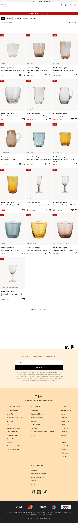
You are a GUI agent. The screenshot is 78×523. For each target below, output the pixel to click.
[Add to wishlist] (19, 75)
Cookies (9, 442)
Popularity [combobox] (71, 22)
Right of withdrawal (13, 449)
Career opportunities (37, 477)
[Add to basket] (23, 75)
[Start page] (5, 5)
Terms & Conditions (13, 435)
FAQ (8, 424)
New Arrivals (64, 428)
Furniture (34, 428)
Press (33, 484)
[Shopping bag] (70, 5)
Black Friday (64, 449)
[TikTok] (45, 492)
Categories (17, 18)
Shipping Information (13, 428)
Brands (63, 414)
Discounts (64, 456)
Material (33, 18)
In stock (9, 18)
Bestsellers (64, 432)
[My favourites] (66, 5)
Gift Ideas (63, 442)
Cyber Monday (65, 453)
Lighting (33, 421)
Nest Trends (64, 446)
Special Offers (65, 421)
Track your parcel (12, 432)
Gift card (34, 435)
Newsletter (10, 421)
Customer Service (12, 410)
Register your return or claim (16, 417)
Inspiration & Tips (66, 410)
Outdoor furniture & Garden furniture (42, 432)
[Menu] (75, 5)
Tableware (34, 410)
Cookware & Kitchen (37, 414)
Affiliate (33, 481)
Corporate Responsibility (39, 473)
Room (62, 439)
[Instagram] (39, 492)
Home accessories (37, 417)
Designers (64, 417)
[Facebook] (33, 492)
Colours (25, 18)
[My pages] (61, 5)
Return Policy (11, 414)
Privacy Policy (11, 439)
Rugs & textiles (35, 424)
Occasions (64, 435)
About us (34, 470)
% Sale (63, 424)
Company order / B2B (13, 446)
